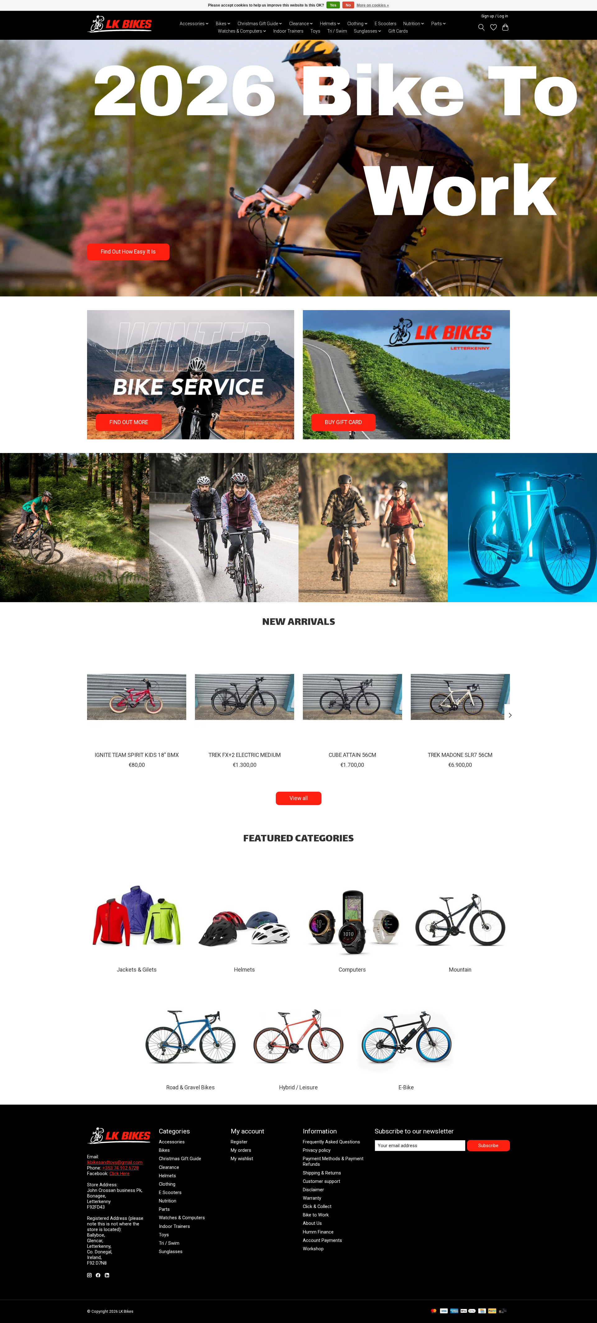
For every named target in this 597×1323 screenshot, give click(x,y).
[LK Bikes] (119, 23)
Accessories (172, 1142)
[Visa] (444, 1311)
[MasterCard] (434, 1311)
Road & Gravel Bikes (190, 1087)
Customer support (321, 1181)
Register (239, 1142)
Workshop (313, 1249)
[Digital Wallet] (468, 1311)
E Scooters (385, 23)
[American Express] (454, 1311)
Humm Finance (318, 1232)
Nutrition (167, 1201)
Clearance (169, 1167)
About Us (312, 1223)
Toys (315, 31)
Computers (352, 970)
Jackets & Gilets (137, 970)
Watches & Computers (182, 1217)
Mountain (460, 970)
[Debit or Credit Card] (503, 1311)
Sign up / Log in (494, 16)
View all (298, 798)
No (348, 5)
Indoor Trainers (288, 31)
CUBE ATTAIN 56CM (352, 755)
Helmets (244, 970)
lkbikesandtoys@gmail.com (114, 1162)
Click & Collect (317, 1206)
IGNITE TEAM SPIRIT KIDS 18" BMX (137, 755)
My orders (241, 1150)
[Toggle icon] (481, 27)
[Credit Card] (482, 1311)
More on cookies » (373, 5)
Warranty (312, 1198)
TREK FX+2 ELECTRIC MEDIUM (245, 755)
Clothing (167, 1184)
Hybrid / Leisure (298, 1087)
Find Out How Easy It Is (128, 252)
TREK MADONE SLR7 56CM (460, 755)
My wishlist (242, 1158)
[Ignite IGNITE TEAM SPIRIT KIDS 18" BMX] (136, 697)
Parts (164, 1209)
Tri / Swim (337, 31)
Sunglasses (171, 1251)
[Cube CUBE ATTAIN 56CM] (352, 697)
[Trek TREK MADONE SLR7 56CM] (460, 697)
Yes (333, 5)
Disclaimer (313, 1190)
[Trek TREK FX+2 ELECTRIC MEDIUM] (244, 697)
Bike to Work (316, 1215)
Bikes (164, 1150)
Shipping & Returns (322, 1173)
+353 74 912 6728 (120, 1168)
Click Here (119, 1173)
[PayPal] (492, 1311)
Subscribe (488, 1145)
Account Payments (322, 1240)
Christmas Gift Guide (180, 1158)
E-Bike (406, 1087)
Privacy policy (317, 1150)
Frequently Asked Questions (331, 1142)
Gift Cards (398, 31)
